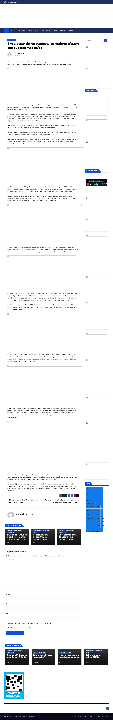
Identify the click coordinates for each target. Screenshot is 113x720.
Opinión (71, 30)
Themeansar (32, 716)
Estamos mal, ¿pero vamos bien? (42, 656)
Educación (61, 530)
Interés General (18, 530)
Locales (22, 30)
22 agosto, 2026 (13, 660)
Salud (35, 532)
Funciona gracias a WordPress (11, 716)
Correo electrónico (11, 604)
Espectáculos (59, 30)
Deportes (10, 530)
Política (36, 652)
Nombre (8, 594)
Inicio (13, 30)
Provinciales (33, 30)
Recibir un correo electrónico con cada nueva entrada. (24, 628)
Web (7, 613)
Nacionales (46, 30)
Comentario (9, 560)
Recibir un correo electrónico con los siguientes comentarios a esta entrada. (30, 623)
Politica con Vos (20, 53)
